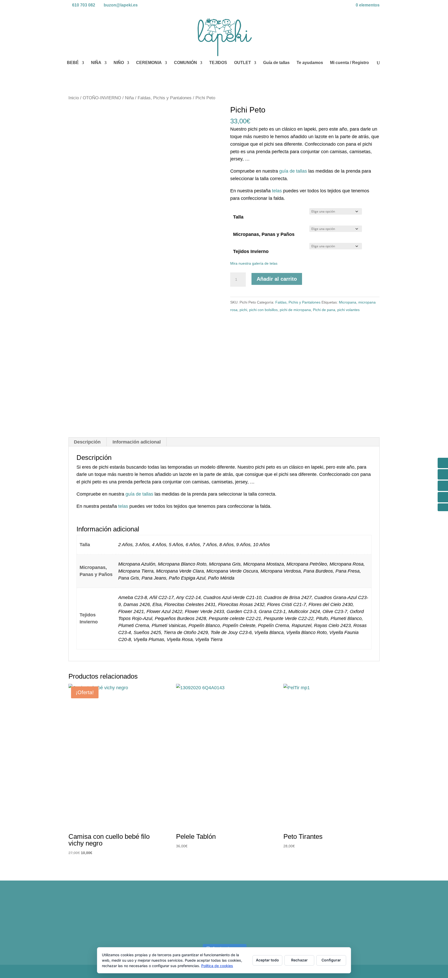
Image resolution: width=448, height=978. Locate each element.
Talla (238, 217)
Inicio (73, 97)
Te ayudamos (310, 63)
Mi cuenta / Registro (349, 63)
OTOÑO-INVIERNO (102, 97)
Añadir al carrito (277, 279)
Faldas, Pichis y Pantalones (165, 97)
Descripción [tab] (87, 442)
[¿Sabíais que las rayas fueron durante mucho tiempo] (106, 918)
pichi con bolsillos (263, 310)
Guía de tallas (276, 63)
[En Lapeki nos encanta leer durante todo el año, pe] (263, 918)
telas (277, 190)
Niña (129, 97)
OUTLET (242, 63)
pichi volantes (348, 310)
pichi (243, 310)
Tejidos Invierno (251, 251)
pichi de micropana (295, 310)
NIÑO (119, 63)
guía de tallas (293, 171)
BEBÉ (73, 63)
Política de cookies (217, 965)
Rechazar (299, 960)
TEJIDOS (218, 63)
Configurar (331, 960)
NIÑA (96, 63)
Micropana (347, 302)
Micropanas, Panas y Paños (264, 234)
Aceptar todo (267, 960)
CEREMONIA (149, 63)
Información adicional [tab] (137, 442)
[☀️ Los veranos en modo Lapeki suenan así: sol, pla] (342, 918)
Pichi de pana (324, 310)
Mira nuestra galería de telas (253, 263)
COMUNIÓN (185, 63)
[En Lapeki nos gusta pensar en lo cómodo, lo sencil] (185, 918)
